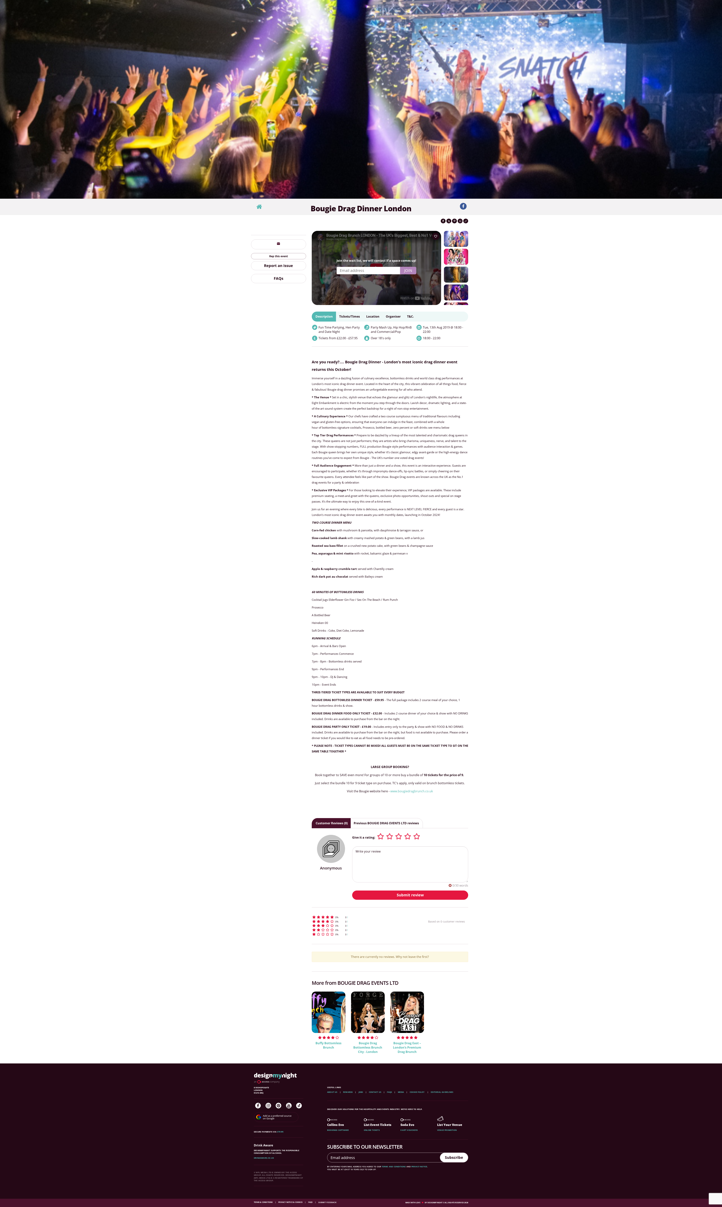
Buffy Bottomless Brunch (328, 1045)
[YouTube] (289, 1105)
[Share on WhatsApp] (460, 221)
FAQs (278, 278)
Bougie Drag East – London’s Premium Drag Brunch (407, 1047)
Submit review (410, 894)
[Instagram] (268, 1105)
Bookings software (338, 1130)
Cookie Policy (417, 1092)
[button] (363, 917)
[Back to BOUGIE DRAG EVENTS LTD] (259, 206)
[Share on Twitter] (448, 221)
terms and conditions (394, 1166)
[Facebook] (258, 1105)
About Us (332, 1092)
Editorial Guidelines (442, 1092)
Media (401, 1092)
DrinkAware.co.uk (264, 1158)
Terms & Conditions (263, 1202)
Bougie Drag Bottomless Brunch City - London (367, 1047)
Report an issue (278, 265)
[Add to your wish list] (435, 236)
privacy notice (419, 1166)
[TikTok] (299, 1105)
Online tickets (372, 1130)
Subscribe (454, 1157)
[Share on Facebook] (443, 221)
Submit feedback (327, 1202)
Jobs (361, 1092)
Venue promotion (447, 1130)
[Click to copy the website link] (465, 221)
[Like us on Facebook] (463, 206)
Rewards (348, 1092)
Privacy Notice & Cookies (290, 1202)
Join (408, 270)
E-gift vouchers (409, 1130)
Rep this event (278, 256)
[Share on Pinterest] (454, 221)
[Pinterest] (278, 1105)
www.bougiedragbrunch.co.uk (411, 791)
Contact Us (375, 1092)
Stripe (280, 1131)
